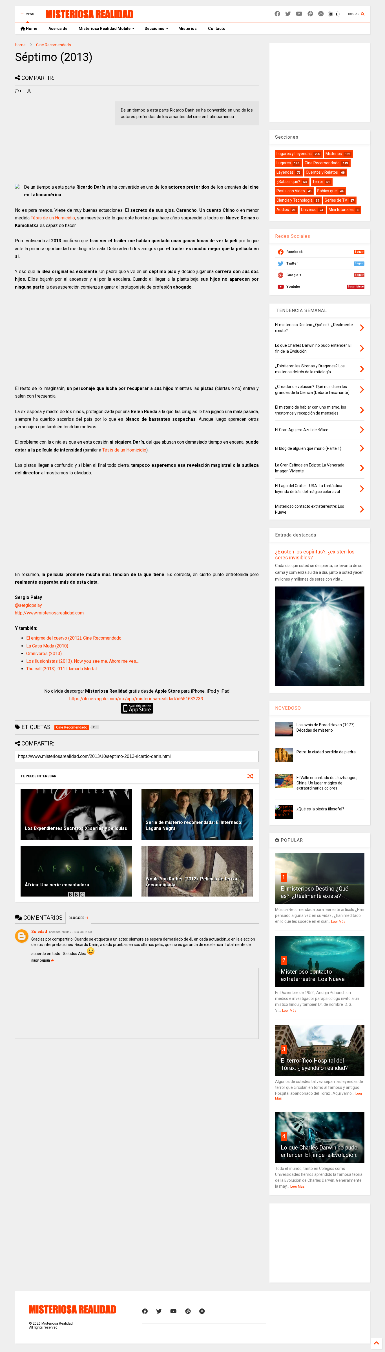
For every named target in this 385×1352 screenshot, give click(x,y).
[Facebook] (277, 14)
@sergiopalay (28, 605)
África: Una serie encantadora (57, 884)
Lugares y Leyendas (294, 153)
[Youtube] (299, 14)
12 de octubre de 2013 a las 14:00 (70, 932)
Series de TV (336, 200)
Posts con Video (290, 191)
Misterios (187, 28)
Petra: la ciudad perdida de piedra (326, 752)
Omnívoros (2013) (44, 653)
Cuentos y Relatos (322, 172)
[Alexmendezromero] (310, 14)
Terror (317, 181)
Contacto (216, 28)
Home (31, 28)
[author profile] (29, 91)
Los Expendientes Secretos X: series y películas (76, 828)
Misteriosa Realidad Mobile (104, 28)
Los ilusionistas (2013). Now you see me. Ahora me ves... (82, 661)
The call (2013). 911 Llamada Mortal (61, 668)
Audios (282, 209)
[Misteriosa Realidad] (89, 16)
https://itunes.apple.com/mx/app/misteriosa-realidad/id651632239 (136, 698)
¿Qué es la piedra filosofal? (320, 809)
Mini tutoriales (341, 209)
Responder (40, 961)
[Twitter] (288, 14)
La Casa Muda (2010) (47, 646)
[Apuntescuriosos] (321, 14)
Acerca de (57, 28)
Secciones (154, 28)
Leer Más (338, 922)
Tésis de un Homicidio (53, 218)
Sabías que (327, 191)
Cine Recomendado (53, 45)
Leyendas (285, 172)
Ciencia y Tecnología (294, 200)
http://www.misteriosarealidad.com (49, 613)
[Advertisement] (62, 140)
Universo (309, 209)
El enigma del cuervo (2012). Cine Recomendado (73, 638)
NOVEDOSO (288, 708)
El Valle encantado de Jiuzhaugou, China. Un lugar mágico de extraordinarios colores (327, 782)
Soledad (39, 931)
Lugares (283, 163)
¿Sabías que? (288, 181)
